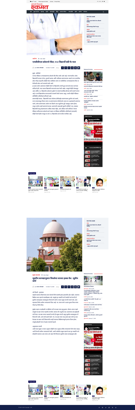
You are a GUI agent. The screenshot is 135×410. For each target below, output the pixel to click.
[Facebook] (97, 1)
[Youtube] (104, 1)
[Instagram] (99, 1)
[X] (101, 1)
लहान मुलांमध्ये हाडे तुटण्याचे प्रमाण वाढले (93, 82)
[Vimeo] (102, 1)
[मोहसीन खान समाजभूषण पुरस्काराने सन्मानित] (51, 181)
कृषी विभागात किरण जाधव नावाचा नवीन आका (94, 36)
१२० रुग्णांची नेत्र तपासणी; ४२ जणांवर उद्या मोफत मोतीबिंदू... (82, 190)
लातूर (29, 187)
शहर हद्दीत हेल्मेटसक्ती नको (65, 189)
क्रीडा (88, 24)
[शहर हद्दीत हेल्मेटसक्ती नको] (67, 181)
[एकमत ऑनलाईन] (33, 68)
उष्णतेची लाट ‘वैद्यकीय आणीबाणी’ (91, 96)
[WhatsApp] (72, 67)
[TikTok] (105, 407)
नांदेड (88, 19)
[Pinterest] (69, 67)
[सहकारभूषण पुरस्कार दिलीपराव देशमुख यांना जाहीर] (99, 181)
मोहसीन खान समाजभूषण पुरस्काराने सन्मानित (51, 190)
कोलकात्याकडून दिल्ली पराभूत (93, 26)
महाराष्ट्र (88, 29)
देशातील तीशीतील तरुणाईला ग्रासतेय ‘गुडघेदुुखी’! (91, 101)
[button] (103, 11)
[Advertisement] (79, 6)
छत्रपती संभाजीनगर (91, 34)
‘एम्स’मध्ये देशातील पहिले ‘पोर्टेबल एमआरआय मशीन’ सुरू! (91, 91)
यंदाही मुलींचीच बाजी (91, 31)
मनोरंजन (88, 40)
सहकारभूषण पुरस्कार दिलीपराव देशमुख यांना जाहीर (98, 190)
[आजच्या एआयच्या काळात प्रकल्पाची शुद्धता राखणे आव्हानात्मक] (35, 181)
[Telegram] (78, 67)
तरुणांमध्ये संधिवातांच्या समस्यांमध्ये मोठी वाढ (93, 86)
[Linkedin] (75, 67)
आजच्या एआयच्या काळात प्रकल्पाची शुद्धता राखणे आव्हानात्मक (35, 190)
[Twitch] (109, 407)
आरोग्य (34, 58)
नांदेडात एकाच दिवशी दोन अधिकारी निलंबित (94, 21)
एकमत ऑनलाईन (40, 67)
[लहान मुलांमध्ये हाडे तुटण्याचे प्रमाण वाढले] (93, 76)
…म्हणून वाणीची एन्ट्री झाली (92, 42)
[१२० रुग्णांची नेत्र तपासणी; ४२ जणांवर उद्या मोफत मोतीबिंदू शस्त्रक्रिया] (83, 181)
